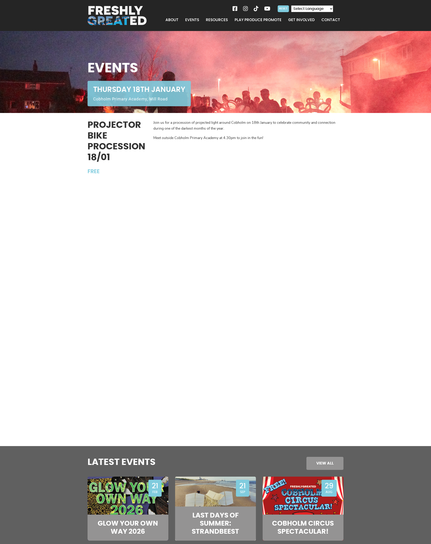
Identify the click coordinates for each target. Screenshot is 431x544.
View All (325, 463)
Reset (283, 8)
